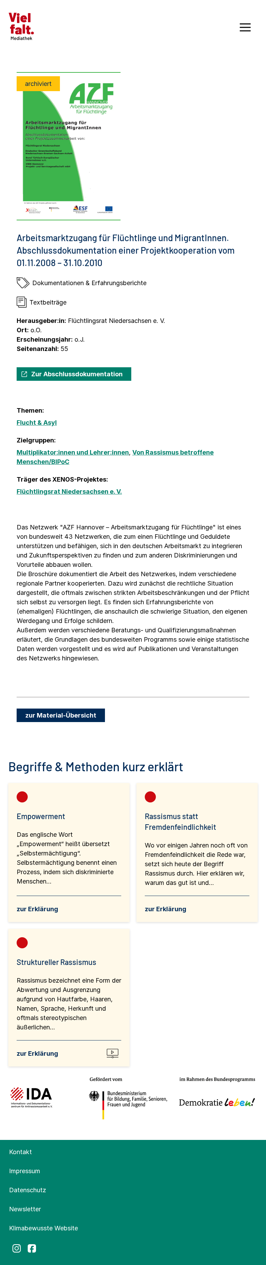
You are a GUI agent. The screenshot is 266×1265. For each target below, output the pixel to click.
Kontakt (20, 1152)
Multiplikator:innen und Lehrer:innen (73, 452)
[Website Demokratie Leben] (215, 1099)
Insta (16, 1248)
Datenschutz (27, 1190)
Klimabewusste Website (43, 1228)
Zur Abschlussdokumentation (77, 374)
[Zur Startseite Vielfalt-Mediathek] (21, 25)
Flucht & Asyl (37, 422)
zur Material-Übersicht (60, 715)
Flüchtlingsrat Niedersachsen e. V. (69, 491)
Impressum (24, 1171)
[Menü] (245, 29)
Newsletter (25, 1209)
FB (32, 1248)
